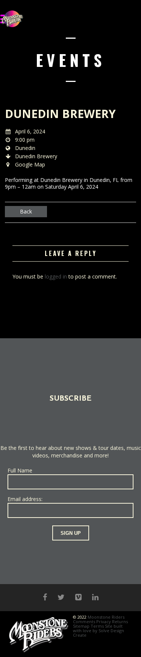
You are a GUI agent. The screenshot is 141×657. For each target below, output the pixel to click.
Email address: (25, 499)
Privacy (103, 621)
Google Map (30, 164)
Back (26, 211)
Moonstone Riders (106, 617)
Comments (84, 621)
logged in (56, 276)
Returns (120, 621)
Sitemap (81, 626)
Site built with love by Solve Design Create (98, 630)
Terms (97, 626)
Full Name (20, 470)
